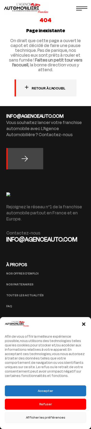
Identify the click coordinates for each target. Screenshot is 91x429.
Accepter (45, 391)
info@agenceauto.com (41, 239)
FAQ (9, 306)
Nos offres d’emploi (22, 273)
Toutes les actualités (25, 295)
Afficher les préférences (45, 417)
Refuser (45, 404)
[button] (83, 324)
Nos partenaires (19, 284)
